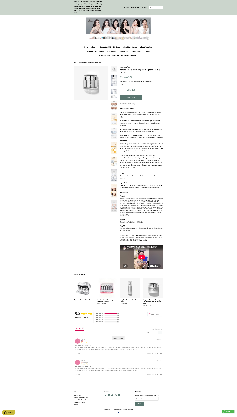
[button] (158, 353)
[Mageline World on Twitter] (105, 396)
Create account (135, 7)
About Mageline (146, 47)
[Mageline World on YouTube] (119, 396)
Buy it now (131, 97)
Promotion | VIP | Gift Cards (110, 47)
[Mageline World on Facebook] (109, 396)
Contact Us (124, 51)
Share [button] (78, 353)
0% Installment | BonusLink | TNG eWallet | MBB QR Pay (119, 55)
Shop (93, 47)
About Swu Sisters (130, 47)
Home (86, 47)
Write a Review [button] (155, 314)
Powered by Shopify (128, 409)
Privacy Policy (77, 395)
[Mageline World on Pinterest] (112, 396)
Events (147, 51)
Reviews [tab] (78, 328)
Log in (126, 7)
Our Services (111, 51)
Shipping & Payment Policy (81, 397)
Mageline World (118, 409)
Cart (145, 7)
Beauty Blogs (136, 51)
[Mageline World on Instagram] (116, 396)
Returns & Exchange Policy (81, 400)
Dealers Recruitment (79, 402)
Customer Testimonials (95, 51)
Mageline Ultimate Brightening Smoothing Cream (136, 81)
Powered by (154, 329)
